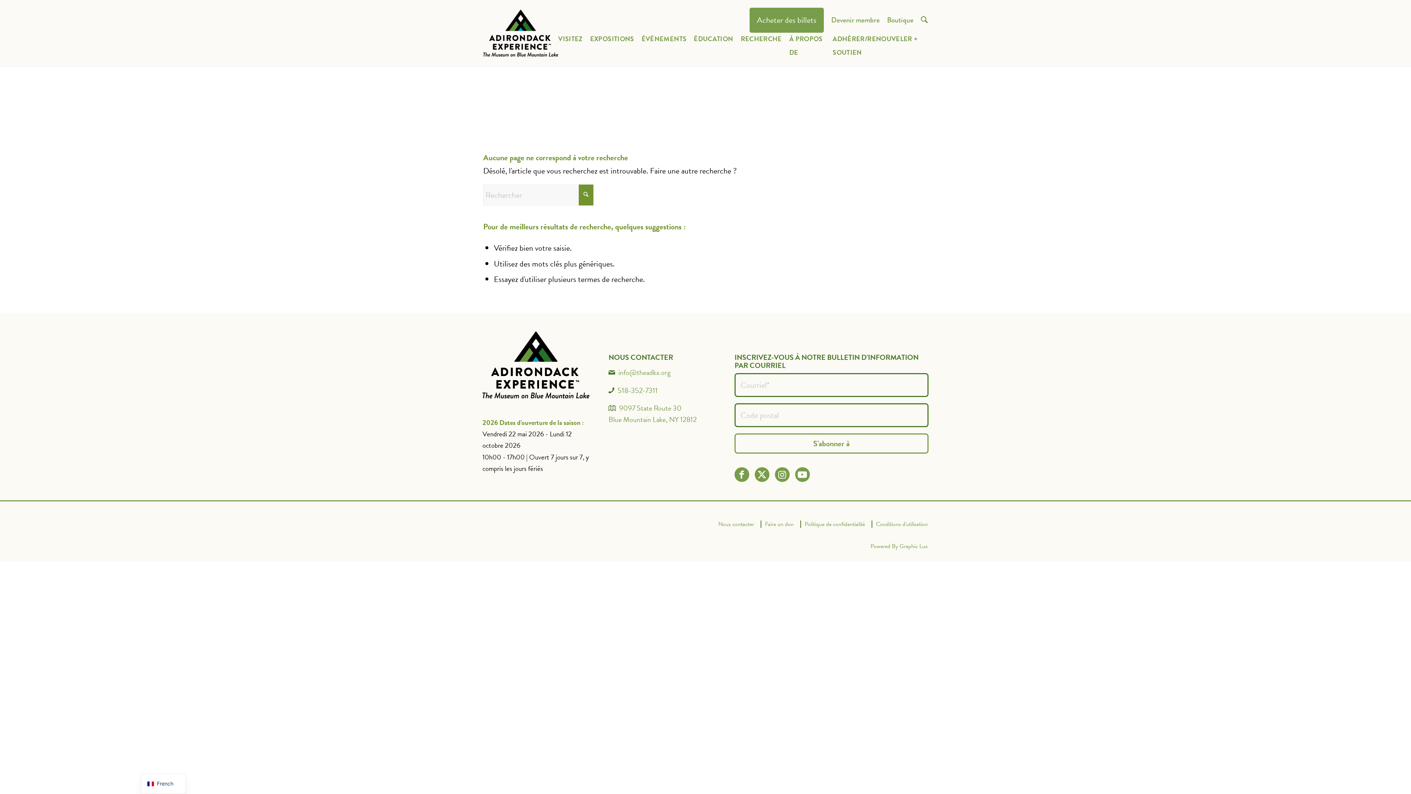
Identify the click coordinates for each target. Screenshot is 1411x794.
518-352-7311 (638, 390)
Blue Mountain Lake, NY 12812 (652, 419)
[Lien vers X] (761, 475)
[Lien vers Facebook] (741, 475)
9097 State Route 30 (650, 408)
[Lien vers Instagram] (782, 475)
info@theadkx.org (644, 372)
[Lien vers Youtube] (802, 475)
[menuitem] (787, 20)
